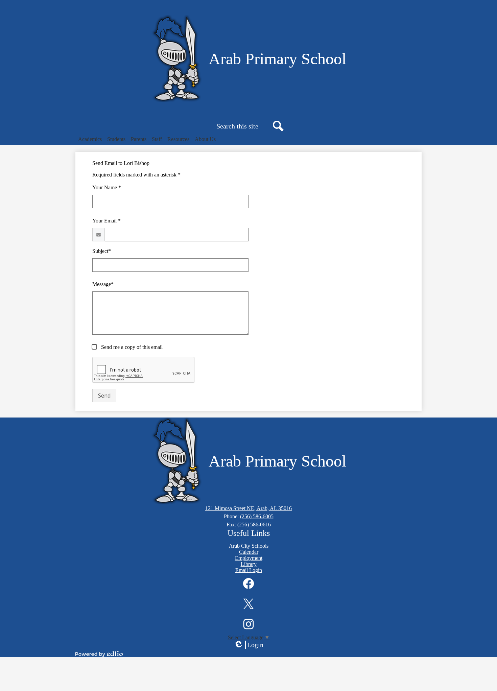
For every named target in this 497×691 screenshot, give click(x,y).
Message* (103, 284)
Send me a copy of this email (131, 347)
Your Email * (106, 220)
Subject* (101, 251)
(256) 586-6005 (257, 516)
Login (250, 645)
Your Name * (106, 187)
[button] (89, 139)
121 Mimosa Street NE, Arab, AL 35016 (248, 508)
